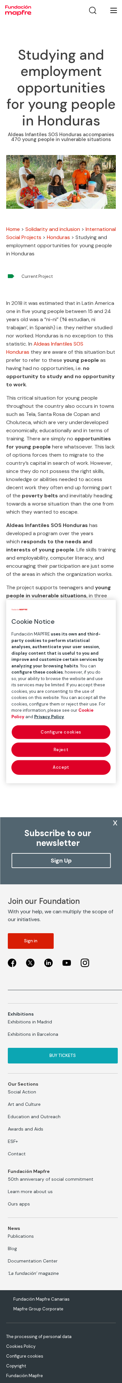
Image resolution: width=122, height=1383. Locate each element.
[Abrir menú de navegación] (109, 10)
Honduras (58, 237)
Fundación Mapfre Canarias (41, 1299)
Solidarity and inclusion (52, 229)
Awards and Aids (25, 1129)
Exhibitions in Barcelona (33, 1034)
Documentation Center (33, 1261)
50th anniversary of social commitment (50, 1179)
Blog (12, 1248)
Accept (61, 767)
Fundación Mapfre (24, 1375)
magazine (33, 1273)
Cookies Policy (20, 1346)
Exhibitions (21, 1014)
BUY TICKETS (62, 1055)
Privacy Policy (49, 716)
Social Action (22, 1092)
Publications (21, 1236)
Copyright (16, 1366)
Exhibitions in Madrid (30, 1022)
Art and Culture (24, 1104)
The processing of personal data (39, 1336)
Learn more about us (30, 1191)
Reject (61, 749)
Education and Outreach (34, 1116)
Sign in (30, 941)
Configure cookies (24, 1356)
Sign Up (61, 860)
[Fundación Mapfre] (18, 10)
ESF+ (13, 1141)
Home (13, 229)
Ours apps (19, 1204)
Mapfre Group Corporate (38, 1309)
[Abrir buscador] (93, 10)
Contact (17, 1154)
